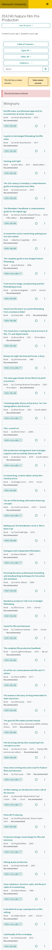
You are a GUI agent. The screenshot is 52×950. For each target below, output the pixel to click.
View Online (10, 126)
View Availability (13, 273)
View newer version (38, 81)
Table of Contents (25, 44)
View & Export (25, 25)
